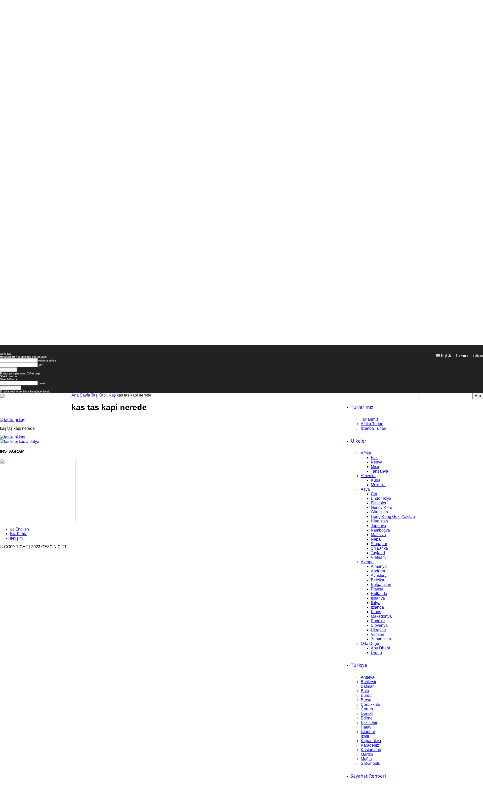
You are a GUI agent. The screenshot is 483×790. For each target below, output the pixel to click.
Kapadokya (371, 741)
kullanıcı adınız (47, 360)
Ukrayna (378, 630)
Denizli (367, 713)
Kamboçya (380, 530)
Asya (365, 489)
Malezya (378, 535)
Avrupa (367, 562)
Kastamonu (371, 750)
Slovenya (379, 625)
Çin (374, 494)
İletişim (478, 355)
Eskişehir (369, 722)
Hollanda (379, 593)
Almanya (379, 566)
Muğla (366, 759)
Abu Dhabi (380, 648)
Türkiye (359, 665)
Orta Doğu (370, 643)
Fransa (377, 589)
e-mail (41, 383)
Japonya (378, 525)
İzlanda (377, 607)
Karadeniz (370, 745)
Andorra (378, 571)
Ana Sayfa (80, 395)
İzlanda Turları (373, 428)
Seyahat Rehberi (368, 776)
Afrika (366, 453)
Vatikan (377, 634)
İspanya (378, 598)
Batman (368, 686)
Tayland (378, 553)
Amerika (368, 476)
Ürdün (376, 652)
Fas (374, 457)
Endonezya (381, 498)
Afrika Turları (372, 424)
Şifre (40, 365)
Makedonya (381, 616)
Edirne (367, 718)
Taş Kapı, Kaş (103, 395)
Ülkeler (358, 441)
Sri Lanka (379, 548)
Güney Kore (381, 507)
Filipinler (378, 503)
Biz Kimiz (462, 355)
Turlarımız (362, 407)
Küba (375, 480)
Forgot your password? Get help (20, 373)
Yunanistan (381, 639)
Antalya (367, 677)
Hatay (366, 727)
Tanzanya (379, 471)
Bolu (365, 691)
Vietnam (378, 557)
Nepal (376, 539)
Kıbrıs (376, 612)
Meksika (378, 485)
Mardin (367, 754)
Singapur (379, 544)
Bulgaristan (381, 584)
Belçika (377, 580)
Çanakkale (370, 704)
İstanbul (368, 732)
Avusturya (380, 575)
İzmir (365, 736)
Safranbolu (370, 763)
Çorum (367, 709)
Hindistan (379, 521)
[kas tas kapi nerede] (12, 420)
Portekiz (378, 621)
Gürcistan (379, 512)
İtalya (375, 603)
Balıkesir (368, 682)
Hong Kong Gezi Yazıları (393, 516)
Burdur (367, 695)
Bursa (366, 700)
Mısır (375, 467)
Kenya (376, 462)
